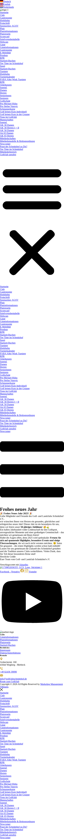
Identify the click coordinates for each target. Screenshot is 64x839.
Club (2, 15)
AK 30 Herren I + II (9, 127)
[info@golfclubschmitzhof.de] (1, 676)
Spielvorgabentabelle (10, 39)
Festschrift (5, 23)
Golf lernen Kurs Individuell (13, 111)
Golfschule (5, 101)
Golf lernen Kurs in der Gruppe (15, 114)
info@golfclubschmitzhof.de (13, 679)
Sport (2, 66)
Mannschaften (6, 119)
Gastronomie (6, 18)
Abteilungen (6, 85)
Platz (2, 28)
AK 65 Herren (7, 136)
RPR (2, 58)
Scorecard (4, 36)
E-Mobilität (5, 52)
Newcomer (5, 144)
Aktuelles (23, 564)
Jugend (3, 87)
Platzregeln (5, 34)
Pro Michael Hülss (8, 103)
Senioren (4, 98)
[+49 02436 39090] (1, 669)
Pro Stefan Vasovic (9, 106)
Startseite (4, 12)
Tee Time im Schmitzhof (11, 63)
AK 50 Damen (7, 130)
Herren (3, 93)
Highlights (5, 20)
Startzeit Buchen (7, 60)
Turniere (4, 71)
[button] (32, 220)
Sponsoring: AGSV (9, 26)
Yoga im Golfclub (8, 117)
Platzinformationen (9, 31)
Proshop (4, 55)
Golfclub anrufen (8, 154)
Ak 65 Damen (6, 133)
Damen (3, 90)
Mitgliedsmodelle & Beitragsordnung (17, 141)
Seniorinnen (5, 95)
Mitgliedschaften (8, 138)
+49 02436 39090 (8, 672)
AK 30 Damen (7, 125)
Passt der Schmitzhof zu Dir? (13, 146)
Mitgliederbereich (8, 152)
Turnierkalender (7, 77)
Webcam (4, 42)
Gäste (2, 44)
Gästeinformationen (9, 47)
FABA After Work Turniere (13, 79)
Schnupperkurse (7, 109)
